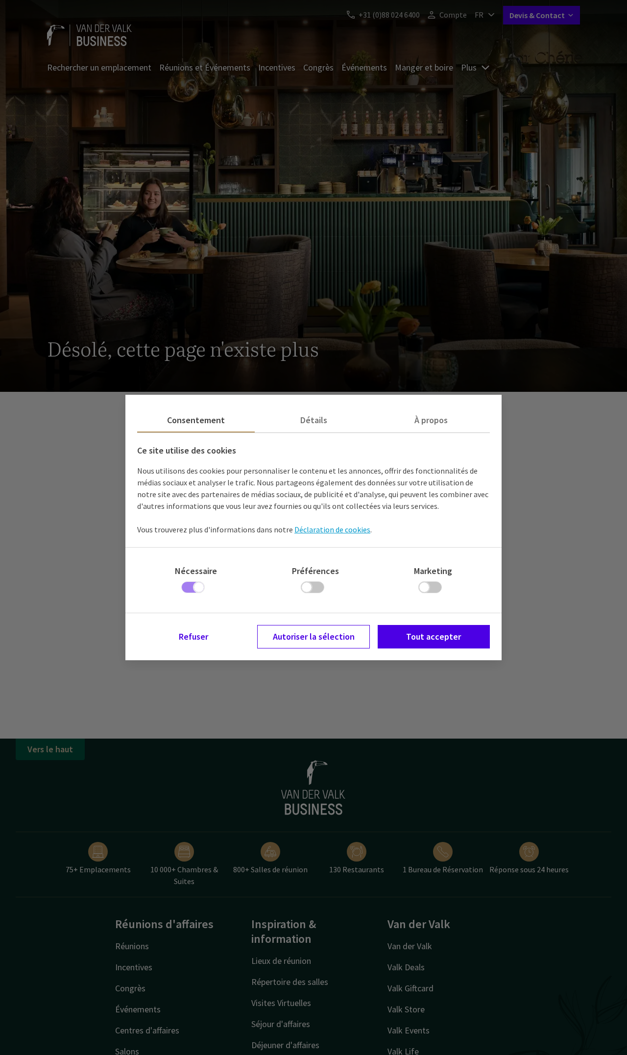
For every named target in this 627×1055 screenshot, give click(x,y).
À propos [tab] (431, 420)
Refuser (193, 636)
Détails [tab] (313, 420)
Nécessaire (196, 570)
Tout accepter (433, 636)
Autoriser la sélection (314, 636)
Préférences (315, 570)
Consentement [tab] (196, 420)
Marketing (433, 570)
